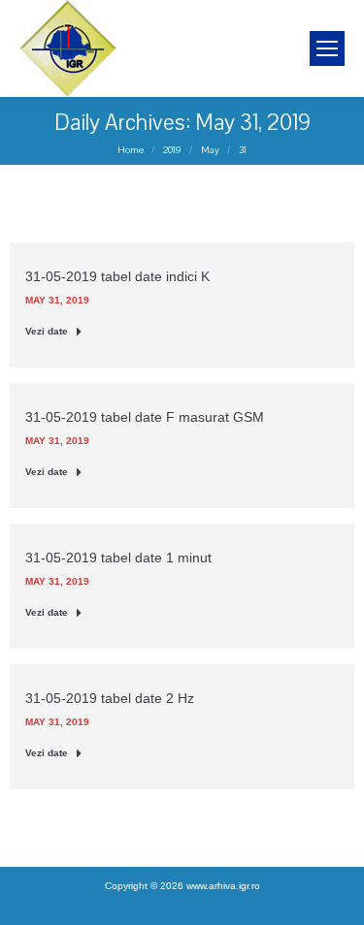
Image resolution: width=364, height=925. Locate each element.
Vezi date (46, 331)
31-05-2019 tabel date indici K (117, 276)
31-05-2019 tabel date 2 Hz (109, 698)
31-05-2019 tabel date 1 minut (118, 557)
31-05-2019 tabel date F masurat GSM (144, 417)
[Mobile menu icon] (327, 48)
